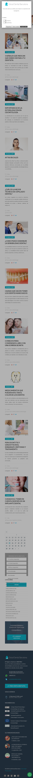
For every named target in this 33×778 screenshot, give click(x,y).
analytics (8, 20)
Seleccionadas (16, 26)
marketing (8, 22)
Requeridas (8, 26)
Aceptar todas (24, 26)
